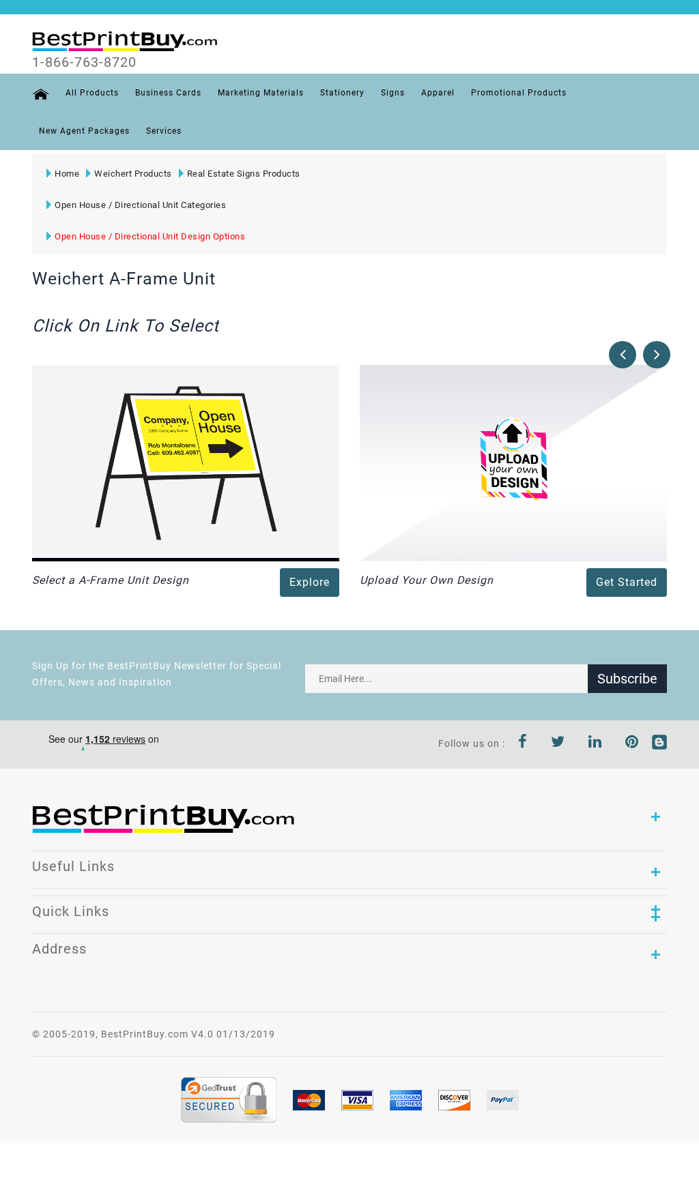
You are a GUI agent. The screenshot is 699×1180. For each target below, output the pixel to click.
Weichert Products (133, 173)
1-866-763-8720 (84, 62)
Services (164, 131)
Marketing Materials (261, 93)
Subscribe (627, 678)
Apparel (438, 93)
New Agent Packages (84, 131)
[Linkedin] (595, 743)
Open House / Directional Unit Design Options (150, 236)
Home (67, 173)
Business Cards (168, 93)
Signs (393, 93)
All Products (92, 93)
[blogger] (659, 743)
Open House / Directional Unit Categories (140, 205)
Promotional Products (519, 93)
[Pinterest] (632, 743)
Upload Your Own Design (427, 580)
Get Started (626, 582)
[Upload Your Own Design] (513, 462)
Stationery (342, 93)
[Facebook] (523, 743)
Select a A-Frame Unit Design (110, 580)
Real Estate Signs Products (243, 173)
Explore (309, 582)
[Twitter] (558, 743)
